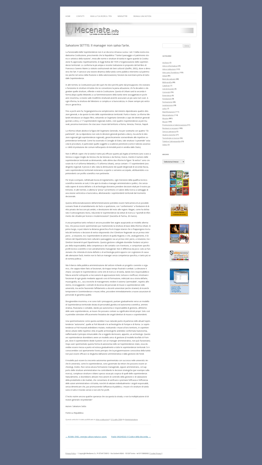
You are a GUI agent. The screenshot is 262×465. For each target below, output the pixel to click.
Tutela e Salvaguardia (171, 141)
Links (164, 108)
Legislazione (167, 105)
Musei (164, 121)
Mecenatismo (168, 115)
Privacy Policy (71, 453)
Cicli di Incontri (168, 89)
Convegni (166, 92)
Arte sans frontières (170, 72)
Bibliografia (167, 82)
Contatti (80, 16)
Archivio (165, 62)
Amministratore (131, 419)
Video (164, 144)
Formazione (167, 102)
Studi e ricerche (168, 135)
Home (68, 16)
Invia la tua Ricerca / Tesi (101, 16)
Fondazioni (167, 98)
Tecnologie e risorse (170, 138)
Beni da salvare (168, 79)
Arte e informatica (169, 66)
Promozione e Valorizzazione (174, 125)
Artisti (164, 75)
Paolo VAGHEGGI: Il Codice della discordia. (131, 436)
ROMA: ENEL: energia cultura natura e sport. (86, 436)
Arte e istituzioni (102, 419)
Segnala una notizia (142, 16)
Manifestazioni (168, 112)
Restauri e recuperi (170, 128)
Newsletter (122, 16)
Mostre (165, 118)
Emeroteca (166, 95)
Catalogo (166, 85)
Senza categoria (169, 131)
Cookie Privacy (155, 453)
